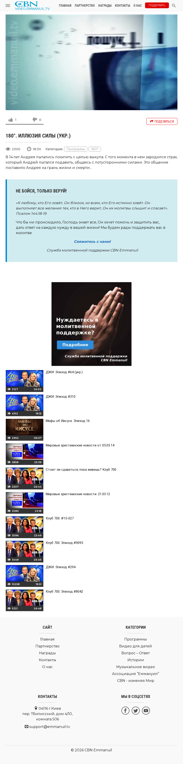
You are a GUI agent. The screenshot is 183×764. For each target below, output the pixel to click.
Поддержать (157, 5)
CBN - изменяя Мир (135, 681)
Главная (65, 5)
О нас (137, 5)
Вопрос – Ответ (135, 653)
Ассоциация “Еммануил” (135, 674)
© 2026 (77, 750)
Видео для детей (135, 646)
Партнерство (85, 5)
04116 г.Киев (47, 713)
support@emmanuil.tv (49, 727)
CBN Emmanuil (98, 750)
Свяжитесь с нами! (92, 241)
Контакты (122, 5)
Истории (135, 660)
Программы (76, 149)
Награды (105, 5)
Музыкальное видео (135, 667)
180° (94, 149)
